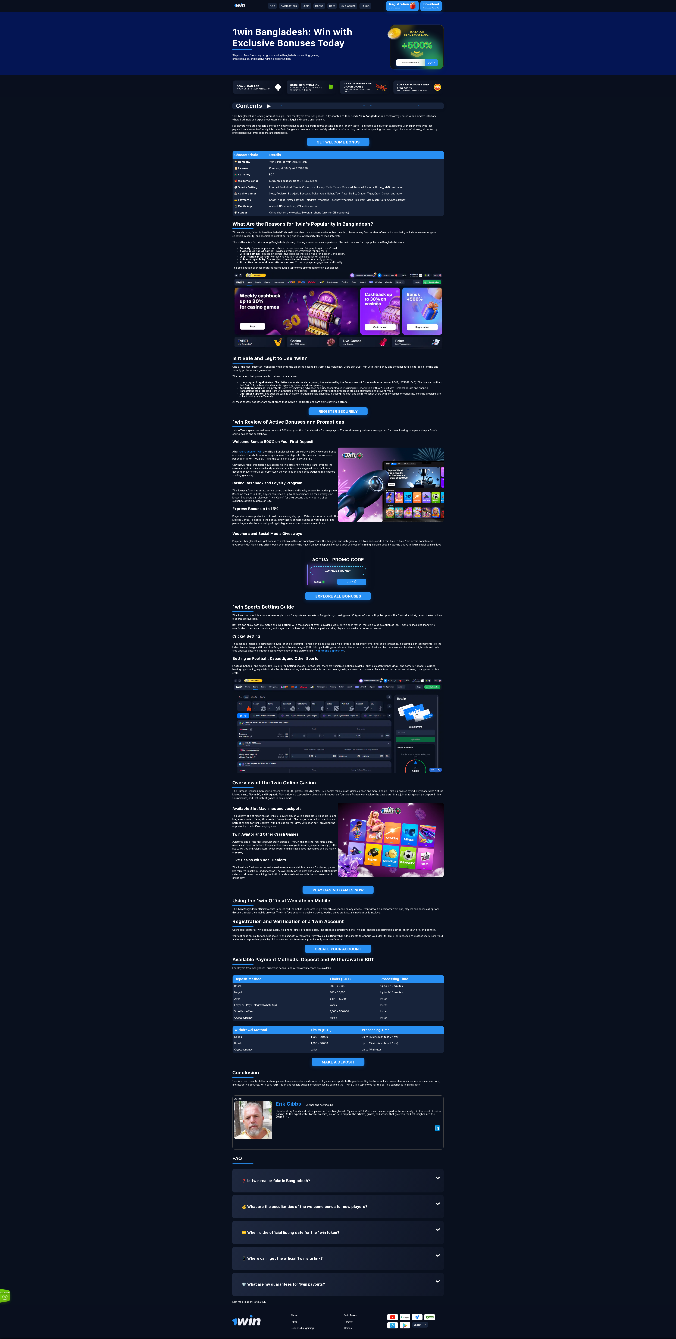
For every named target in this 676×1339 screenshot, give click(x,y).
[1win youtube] (392, 1317)
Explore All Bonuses (338, 596)
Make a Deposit (338, 1062)
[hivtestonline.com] (239, 7)
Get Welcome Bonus (338, 142)
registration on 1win (250, 451)
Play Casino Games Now (338, 890)
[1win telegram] (417, 1317)
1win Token (350, 1315)
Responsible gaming (302, 1328)
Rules (294, 1321)
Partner (348, 1321)
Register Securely (338, 411)
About (294, 1315)
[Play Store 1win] (392, 1325)
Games (348, 1328)
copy (431, 62)
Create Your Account (338, 949)
